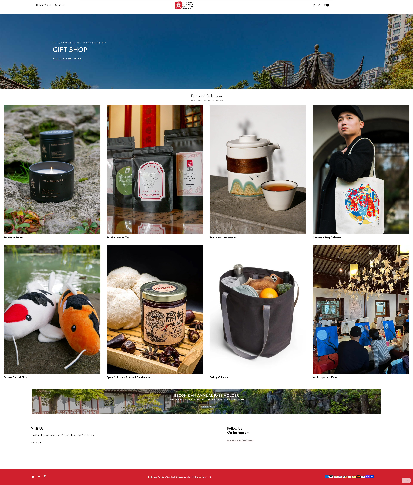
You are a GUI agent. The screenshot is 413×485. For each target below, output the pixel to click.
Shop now (206, 406)
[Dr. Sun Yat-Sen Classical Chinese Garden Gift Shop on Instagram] (45, 476)
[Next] (399, 51)
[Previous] (13, 51)
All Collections (67, 59)
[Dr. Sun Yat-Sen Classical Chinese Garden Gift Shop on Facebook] (39, 476)
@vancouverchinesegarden (240, 440)
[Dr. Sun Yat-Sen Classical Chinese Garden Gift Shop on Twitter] (33, 476)
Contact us (36, 442)
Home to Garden (43, 5)
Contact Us (59, 5)
